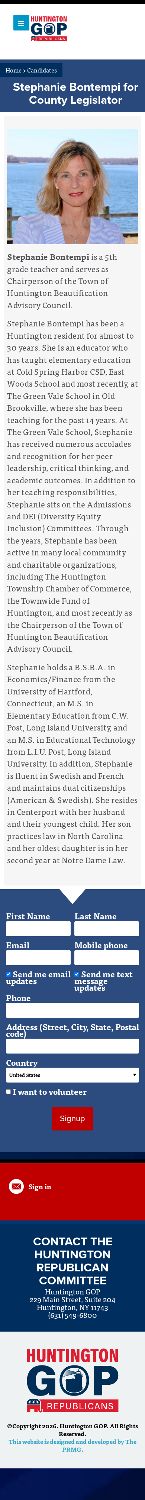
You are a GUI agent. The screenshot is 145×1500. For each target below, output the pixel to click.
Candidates (42, 70)
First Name (28, 916)
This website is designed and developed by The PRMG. (72, 1445)
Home (16, 70)
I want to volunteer (50, 1091)
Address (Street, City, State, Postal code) (72, 1030)
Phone (18, 997)
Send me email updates (38, 977)
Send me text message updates (103, 981)
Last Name (95, 916)
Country (22, 1062)
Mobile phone (101, 945)
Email (17, 945)
